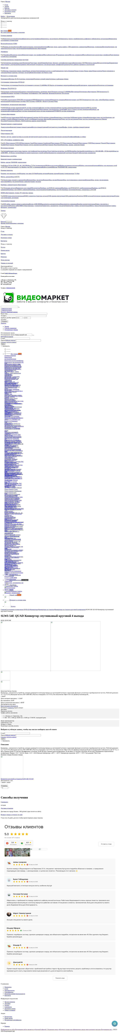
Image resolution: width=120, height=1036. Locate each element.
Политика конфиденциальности (14, 994)
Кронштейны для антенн (35, 180)
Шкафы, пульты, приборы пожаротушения (75, 127)
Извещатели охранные (43, 99)
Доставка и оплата (10, 10)
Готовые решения (6, 35)
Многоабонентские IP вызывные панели (56, 55)
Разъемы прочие (53, 173)
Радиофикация (13, 111)
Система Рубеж (53, 101)
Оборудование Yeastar (12, 145)
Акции (6, 6)
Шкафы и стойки (80, 137)
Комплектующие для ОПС (73, 99)
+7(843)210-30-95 (10, 288)
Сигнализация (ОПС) (8, 96)
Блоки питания (16, 153)
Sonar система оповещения (66, 108)
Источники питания (7, 148)
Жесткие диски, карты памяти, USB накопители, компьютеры (67, 47)
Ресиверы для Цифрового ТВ (31, 93)
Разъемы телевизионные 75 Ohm (68, 173)
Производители (9, 990)
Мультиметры (35, 188)
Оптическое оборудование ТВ (89, 91)
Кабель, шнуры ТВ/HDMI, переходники (13, 162)
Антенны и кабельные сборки (58, 79)
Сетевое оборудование (8, 114)
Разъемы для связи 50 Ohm (28, 173)
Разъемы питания (42, 173)
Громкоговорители (81, 108)
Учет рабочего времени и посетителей (82, 64)
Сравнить (11, 708)
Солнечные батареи (71, 153)
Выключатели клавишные (68, 204)
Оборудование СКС (7, 133)
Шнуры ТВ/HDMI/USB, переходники (64, 167)
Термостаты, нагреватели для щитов (53, 206)
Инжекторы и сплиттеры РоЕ (63, 117)
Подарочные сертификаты (12, 1020)
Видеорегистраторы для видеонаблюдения (34, 47)
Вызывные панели (16, 55)
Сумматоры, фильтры (47, 93)
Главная (3, 609)
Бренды (6, 8)
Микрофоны (13, 109)
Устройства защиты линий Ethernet (35, 121)
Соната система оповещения (44, 111)
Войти (3, 16)
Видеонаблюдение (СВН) (9, 43)
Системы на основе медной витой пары (28, 137)
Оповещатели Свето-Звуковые (64, 71)
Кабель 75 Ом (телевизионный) (36, 165)
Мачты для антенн (13, 181)
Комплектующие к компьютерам (11, 159)
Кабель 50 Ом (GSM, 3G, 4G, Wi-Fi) (14, 165)
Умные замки (88, 71)
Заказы (6, 326)
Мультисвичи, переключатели (88, 85)
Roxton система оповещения (49, 108)
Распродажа (8, 1016)
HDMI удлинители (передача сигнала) (36, 196)
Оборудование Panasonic (70, 143)
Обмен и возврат (9, 1010)
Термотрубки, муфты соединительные (77, 206)
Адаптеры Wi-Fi (37, 117)
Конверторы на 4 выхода (46, 609)
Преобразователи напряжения (55, 153)
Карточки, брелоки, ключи (54, 63)
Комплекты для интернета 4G (51, 39)
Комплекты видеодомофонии (32, 39)
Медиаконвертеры (55, 119)
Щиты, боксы (94, 206)
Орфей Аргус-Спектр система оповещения (76, 109)
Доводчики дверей (36, 63)
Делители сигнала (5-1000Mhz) (61, 91)
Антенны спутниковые (10, 85)
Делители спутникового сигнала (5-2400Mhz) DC (34, 85)
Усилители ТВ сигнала (61, 93)
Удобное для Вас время (8, 318)
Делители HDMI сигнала (85, 196)
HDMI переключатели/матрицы (13, 196)
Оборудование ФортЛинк (52, 145)
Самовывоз (4, 802)
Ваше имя (4, 314)
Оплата (6, 1005)
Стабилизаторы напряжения (86, 153)
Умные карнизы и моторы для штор (18, 72)
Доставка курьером (7, 808)
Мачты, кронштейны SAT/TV (10, 177)
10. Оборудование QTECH (12, 143)
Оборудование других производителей (31, 145)
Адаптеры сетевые (48, 117)
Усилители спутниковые (105, 85)
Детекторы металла (9, 188)
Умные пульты (79, 71)
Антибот (3, 319)
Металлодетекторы (103, 63)
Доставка (7, 1003)
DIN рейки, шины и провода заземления (16, 204)
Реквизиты (7, 987)
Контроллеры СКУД (79, 63)
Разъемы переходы (7, 170)
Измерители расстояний (23, 188)
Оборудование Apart (27, 143)
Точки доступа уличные (86, 119)
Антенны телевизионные (11, 91)
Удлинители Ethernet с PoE (15, 121)
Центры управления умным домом (14, 71)
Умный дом (4, 68)
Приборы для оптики (69, 189)
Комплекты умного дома (68, 39)
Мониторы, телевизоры (94, 47)
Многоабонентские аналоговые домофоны (96, 55)
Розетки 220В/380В (16, 206)
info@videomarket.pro (11, 273)
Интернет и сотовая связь (9, 76)
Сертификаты (8, 992)
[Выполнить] (33, 335)
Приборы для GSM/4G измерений (18, 189)
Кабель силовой (47, 167)
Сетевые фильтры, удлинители (32, 206)
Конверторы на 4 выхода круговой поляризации (70, 609)
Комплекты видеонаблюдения (13, 39)
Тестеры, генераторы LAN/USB (86, 189)
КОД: (2, 620)
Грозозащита (5, 79)
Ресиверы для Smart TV (14, 93)
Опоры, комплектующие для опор (30, 181)
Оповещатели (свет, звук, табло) (92, 99)
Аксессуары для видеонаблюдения (19, 48)
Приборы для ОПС (56, 189)
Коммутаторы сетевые (80, 117)
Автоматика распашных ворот (13, 63)
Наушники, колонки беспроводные (28, 109)
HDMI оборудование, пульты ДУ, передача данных (17, 193)
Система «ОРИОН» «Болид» (38, 101)
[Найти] (19, 307)
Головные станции (26, 91)
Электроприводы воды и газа (45, 71)
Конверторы (75, 85)
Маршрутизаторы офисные (40, 119)
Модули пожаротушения (39, 127)
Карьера (7, 1026)
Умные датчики (31, 71)
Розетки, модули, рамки (8, 137)
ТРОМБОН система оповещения (64, 111)
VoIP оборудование (26, 117)
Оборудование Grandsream (42, 143)
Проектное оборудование (38, 48)
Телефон (3, 316)
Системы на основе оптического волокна (54, 137)
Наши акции (8, 1018)
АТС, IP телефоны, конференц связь (12, 140)
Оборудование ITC (56, 143)
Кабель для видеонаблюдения (89, 165)
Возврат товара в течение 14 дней (11, 814)
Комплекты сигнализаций (101, 39)
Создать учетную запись (8, 342)
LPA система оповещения (31, 108)
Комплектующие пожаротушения (21, 127)
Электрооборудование (8, 201)
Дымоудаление (5, 127)
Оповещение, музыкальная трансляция (13, 104)
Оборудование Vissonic (98, 143)
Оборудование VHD (84, 143)
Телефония (71, 137)
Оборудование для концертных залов (51, 109)
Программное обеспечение (26, 64)
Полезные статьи (9, 11)
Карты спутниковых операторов (60, 85)
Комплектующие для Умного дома (41, 72)
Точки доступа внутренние (69, 119)
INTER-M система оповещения (13, 108)
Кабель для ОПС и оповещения (32, 167)
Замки (44, 63)
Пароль (3, 340)
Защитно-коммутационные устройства (33, 153)
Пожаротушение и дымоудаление (11, 124)
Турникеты (66, 64)
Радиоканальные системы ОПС (19, 101)
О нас (6, 5)
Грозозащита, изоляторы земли (41, 91)
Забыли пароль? (10, 340)
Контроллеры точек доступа (96, 117)
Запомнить (6, 346)
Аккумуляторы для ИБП (62, 151)
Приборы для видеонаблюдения (39, 189)
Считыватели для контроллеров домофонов (49, 64)
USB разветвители (71, 196)
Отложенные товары (11, 330)
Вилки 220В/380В (35, 204)
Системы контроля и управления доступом (14, 59)
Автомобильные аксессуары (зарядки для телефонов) (20, 151)
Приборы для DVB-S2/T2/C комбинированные (77, 188)
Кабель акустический (53, 165)
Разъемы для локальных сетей (10, 173)
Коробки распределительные (86, 204)
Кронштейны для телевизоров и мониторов (72, 180)
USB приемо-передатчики (56, 196)
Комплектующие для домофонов (32, 55)
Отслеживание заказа (7, 335)
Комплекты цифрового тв (84, 39)
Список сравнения (10, 328)
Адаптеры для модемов (26, 79)
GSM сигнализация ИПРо (28, 99)
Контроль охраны (91, 63)
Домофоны (4, 51)
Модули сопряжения (75, 55)
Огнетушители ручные (54, 127)
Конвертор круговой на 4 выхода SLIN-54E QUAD (17, 779)
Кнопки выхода (68, 63)
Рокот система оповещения (26, 111)
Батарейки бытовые (76, 151)
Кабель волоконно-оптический (70, 165)
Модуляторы (75, 91)
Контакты (7, 13)
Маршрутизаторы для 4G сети (22, 119)
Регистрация (11, 16)
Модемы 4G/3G (14, 79)
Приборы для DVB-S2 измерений (51, 188)
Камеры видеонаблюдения (11, 47)
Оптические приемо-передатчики (103, 196)
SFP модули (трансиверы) (11, 117)
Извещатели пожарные (58, 99)
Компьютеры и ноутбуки (9, 156)
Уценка (3, 210)
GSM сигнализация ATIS (11, 99)
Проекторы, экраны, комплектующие (73, 145)
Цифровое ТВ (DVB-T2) (8, 88)
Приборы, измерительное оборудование (13, 185)
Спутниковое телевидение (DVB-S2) (12, 82)
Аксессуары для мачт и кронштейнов (15, 180)
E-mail (3, 338)
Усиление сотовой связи (41, 79)
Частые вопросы (9, 1002)
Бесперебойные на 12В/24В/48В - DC (95, 151)
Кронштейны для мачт (50, 180)
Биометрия (26, 63)
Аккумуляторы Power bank (46, 151)
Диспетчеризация (6, 130)
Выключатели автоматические (50, 204)
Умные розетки (97, 71)
